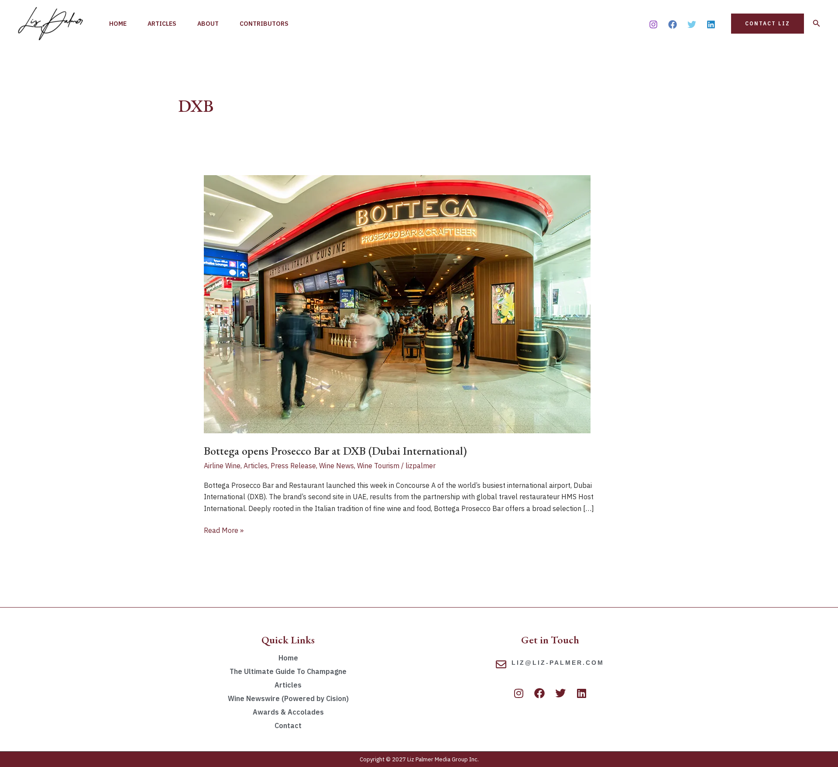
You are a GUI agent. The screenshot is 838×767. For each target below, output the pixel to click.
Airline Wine (222, 465)
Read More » (224, 530)
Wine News (336, 465)
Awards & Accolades (288, 712)
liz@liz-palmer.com (558, 662)
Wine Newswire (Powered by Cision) (288, 698)
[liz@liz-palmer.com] (501, 664)
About (208, 24)
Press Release (293, 465)
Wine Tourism (378, 465)
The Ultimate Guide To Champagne (288, 671)
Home (118, 24)
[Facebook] (672, 24)
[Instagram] (653, 24)
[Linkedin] (711, 24)
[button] (767, 24)
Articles (162, 24)
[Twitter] (691, 24)
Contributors (264, 24)
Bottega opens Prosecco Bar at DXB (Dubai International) (335, 450)
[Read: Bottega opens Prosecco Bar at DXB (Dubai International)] (397, 303)
